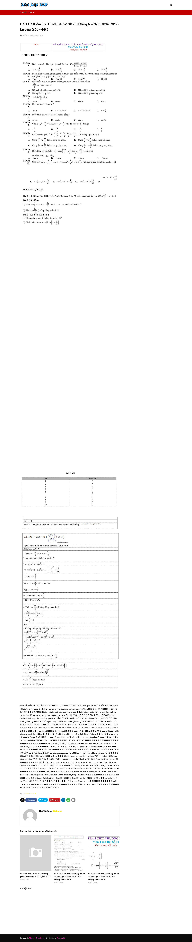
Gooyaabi (61, 938)
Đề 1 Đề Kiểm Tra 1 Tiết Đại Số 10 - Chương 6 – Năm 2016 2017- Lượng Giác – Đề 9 (69, 876)
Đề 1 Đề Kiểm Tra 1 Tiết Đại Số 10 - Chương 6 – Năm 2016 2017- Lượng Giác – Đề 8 (103, 876)
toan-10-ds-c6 (30, 793)
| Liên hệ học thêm (27, 12)
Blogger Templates (36, 938)
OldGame (25, 35)
